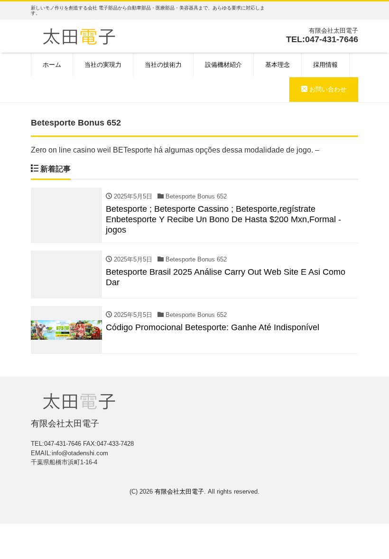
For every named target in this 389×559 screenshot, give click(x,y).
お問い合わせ (326, 89)
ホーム (52, 64)
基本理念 (277, 64)
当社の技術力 (163, 64)
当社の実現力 (102, 64)
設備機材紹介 (223, 64)
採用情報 (325, 64)
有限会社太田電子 (179, 491)
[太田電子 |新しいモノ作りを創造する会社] (79, 35)
